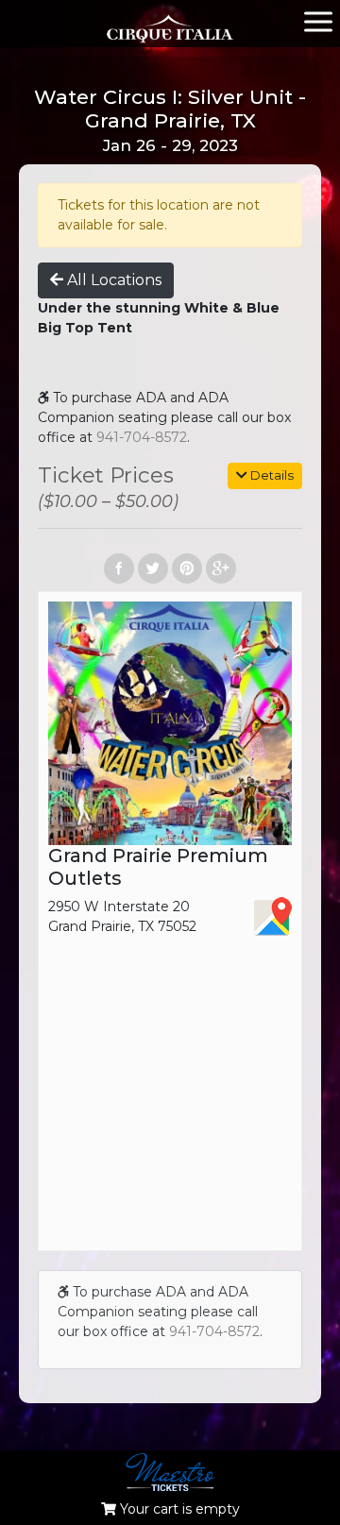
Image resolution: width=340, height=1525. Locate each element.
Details (270, 475)
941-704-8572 (141, 437)
